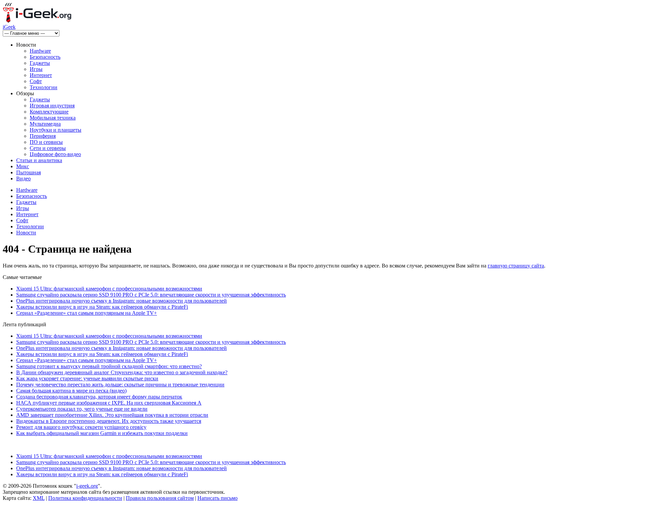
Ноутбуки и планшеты (55, 130)
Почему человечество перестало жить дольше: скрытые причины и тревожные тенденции (120, 384)
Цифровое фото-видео (55, 154)
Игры (36, 69)
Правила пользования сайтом (160, 498)
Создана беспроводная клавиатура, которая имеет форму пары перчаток (99, 397)
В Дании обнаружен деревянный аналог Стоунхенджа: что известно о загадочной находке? (121, 372)
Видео (23, 178)
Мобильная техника (53, 118)
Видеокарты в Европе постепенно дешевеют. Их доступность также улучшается (108, 421)
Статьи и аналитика (39, 160)
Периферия (43, 136)
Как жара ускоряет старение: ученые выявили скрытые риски (87, 378)
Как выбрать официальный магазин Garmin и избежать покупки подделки (102, 433)
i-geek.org (87, 486)
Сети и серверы (48, 148)
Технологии (43, 87)
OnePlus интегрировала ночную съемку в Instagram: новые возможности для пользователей (121, 301)
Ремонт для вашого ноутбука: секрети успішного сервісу (81, 427)
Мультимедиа (45, 124)
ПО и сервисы (46, 142)
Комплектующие (49, 111)
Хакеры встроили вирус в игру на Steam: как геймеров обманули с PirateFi (102, 307)
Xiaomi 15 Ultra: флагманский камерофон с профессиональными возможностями (109, 288)
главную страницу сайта (516, 266)
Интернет (41, 75)
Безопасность (45, 57)
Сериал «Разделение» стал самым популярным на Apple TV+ (86, 313)
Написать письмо (217, 498)
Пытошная (28, 172)
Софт (36, 81)
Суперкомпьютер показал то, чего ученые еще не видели (81, 409)
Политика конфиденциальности (85, 498)
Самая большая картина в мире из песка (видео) (71, 390)
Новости (26, 232)
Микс (22, 166)
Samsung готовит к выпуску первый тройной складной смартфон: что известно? (109, 366)
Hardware (40, 51)
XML (39, 498)
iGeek (9, 27)
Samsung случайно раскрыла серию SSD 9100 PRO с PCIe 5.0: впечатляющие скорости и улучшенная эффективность (151, 295)
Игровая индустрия (52, 105)
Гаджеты (40, 63)
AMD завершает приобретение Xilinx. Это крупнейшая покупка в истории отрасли (112, 415)
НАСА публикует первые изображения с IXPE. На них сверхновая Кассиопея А (108, 403)
